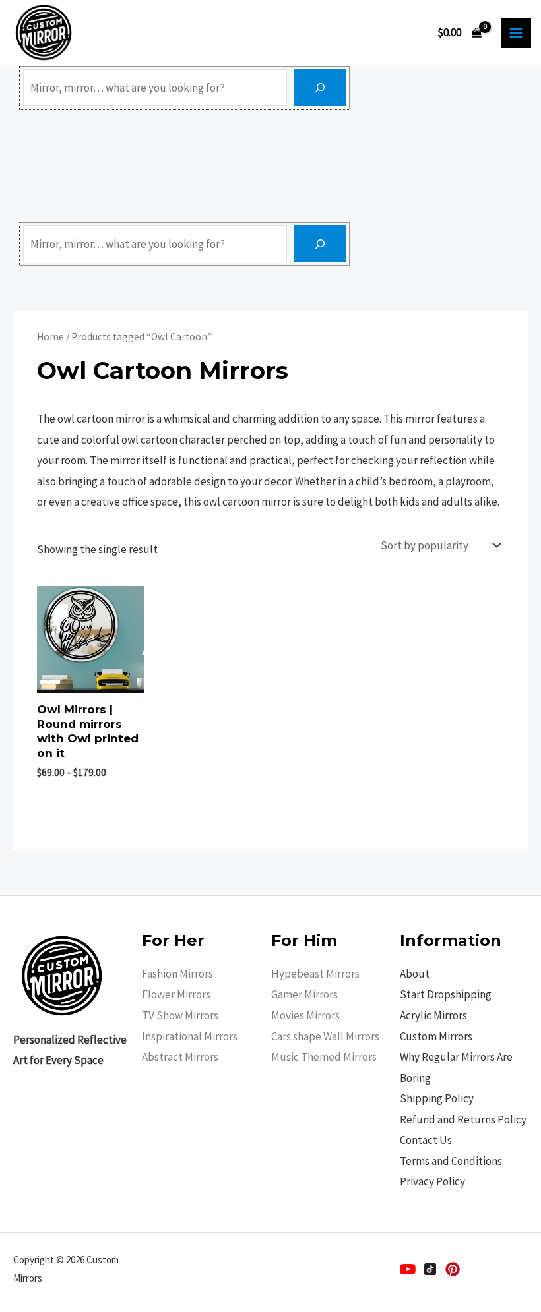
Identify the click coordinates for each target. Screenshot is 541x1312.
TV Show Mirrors (180, 1015)
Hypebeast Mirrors (315, 974)
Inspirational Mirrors (190, 1036)
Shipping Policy (437, 1098)
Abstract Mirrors (180, 1057)
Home (50, 336)
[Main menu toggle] (516, 33)
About (415, 974)
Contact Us (426, 1140)
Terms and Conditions (451, 1161)
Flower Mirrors (176, 994)
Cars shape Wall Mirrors (325, 1036)
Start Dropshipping (446, 994)
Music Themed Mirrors (324, 1057)
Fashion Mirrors (177, 974)
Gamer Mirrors (304, 994)
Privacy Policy (432, 1181)
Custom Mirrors (436, 1036)
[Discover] (320, 87)
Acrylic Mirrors (433, 1015)
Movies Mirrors (305, 1015)
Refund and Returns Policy (463, 1119)
